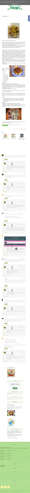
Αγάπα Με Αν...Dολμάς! (9, 491)
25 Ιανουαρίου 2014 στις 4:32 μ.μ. (21, 289)
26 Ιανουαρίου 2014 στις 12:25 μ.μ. (22, 299)
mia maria (5, 154)
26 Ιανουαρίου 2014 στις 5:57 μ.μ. (22, 317)
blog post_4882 (13, 450)
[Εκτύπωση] (5, 125)
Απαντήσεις (6, 161)
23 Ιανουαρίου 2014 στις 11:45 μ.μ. (22, 212)
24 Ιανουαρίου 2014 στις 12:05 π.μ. (21, 201)
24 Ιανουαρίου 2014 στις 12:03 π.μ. (21, 183)
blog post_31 (11, 447)
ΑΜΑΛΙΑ (5, 235)
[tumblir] (23, 128)
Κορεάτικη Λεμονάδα (13, 138)
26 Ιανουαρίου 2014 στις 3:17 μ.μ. (21, 307)
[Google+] (24, 128)
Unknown (5, 194)
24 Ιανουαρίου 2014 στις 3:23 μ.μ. (21, 266)
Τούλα (4, 447)
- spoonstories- (6, 258)
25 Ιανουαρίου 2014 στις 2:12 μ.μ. (22, 278)
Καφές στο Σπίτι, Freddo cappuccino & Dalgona (22, 138)
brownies (12, 453)
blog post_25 (13, 455)
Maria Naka (5, 299)
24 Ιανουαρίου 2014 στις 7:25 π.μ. (22, 235)
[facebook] (20, 128)
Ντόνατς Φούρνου (11, 405)
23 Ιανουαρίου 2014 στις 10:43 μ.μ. (22, 194)
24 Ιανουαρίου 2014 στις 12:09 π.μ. (21, 224)
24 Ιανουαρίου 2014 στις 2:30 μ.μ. (22, 258)
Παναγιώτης (5, 450)
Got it (17, 4)
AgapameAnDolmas (9, 185)
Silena (5, 317)
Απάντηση (6, 159)
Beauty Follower (6, 338)
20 (27, 20)
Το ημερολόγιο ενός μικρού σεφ (5, 138)
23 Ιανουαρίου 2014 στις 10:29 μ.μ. (22, 154)
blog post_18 (13, 458)
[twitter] (21, 128)
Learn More (14, 4)
